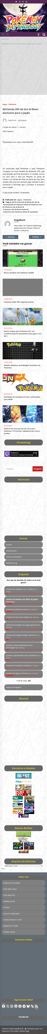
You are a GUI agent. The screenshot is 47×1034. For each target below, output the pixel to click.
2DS (13, 202)
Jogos (5, 104)
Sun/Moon (34, 212)
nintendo (20, 202)
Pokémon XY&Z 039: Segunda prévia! (19, 302)
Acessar (9, 545)
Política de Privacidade (11, 883)
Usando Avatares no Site (12, 920)
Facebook (24, 1016)
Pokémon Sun (36, 204)
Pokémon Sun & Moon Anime (15, 209)
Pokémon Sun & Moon (13, 207)
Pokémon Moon (22, 204)
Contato (6, 907)
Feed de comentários (14, 557)
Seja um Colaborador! (11, 913)
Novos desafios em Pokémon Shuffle (19, 273)
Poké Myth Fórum (10, 889)
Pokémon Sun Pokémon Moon (15, 212)
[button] (38, 34)
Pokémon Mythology (9, 1029)
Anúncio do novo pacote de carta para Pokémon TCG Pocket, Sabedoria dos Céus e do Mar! (22, 431)
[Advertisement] (23, 71)
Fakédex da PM (9, 901)
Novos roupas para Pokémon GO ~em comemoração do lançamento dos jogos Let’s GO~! (23, 333)
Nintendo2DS (8, 204)
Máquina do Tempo (10, 926)
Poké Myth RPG (9, 895)
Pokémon (12, 104)
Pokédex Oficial (9, 932)
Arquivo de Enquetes (13, 687)
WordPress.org (11, 563)
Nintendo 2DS (32, 202)
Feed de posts (11, 551)
